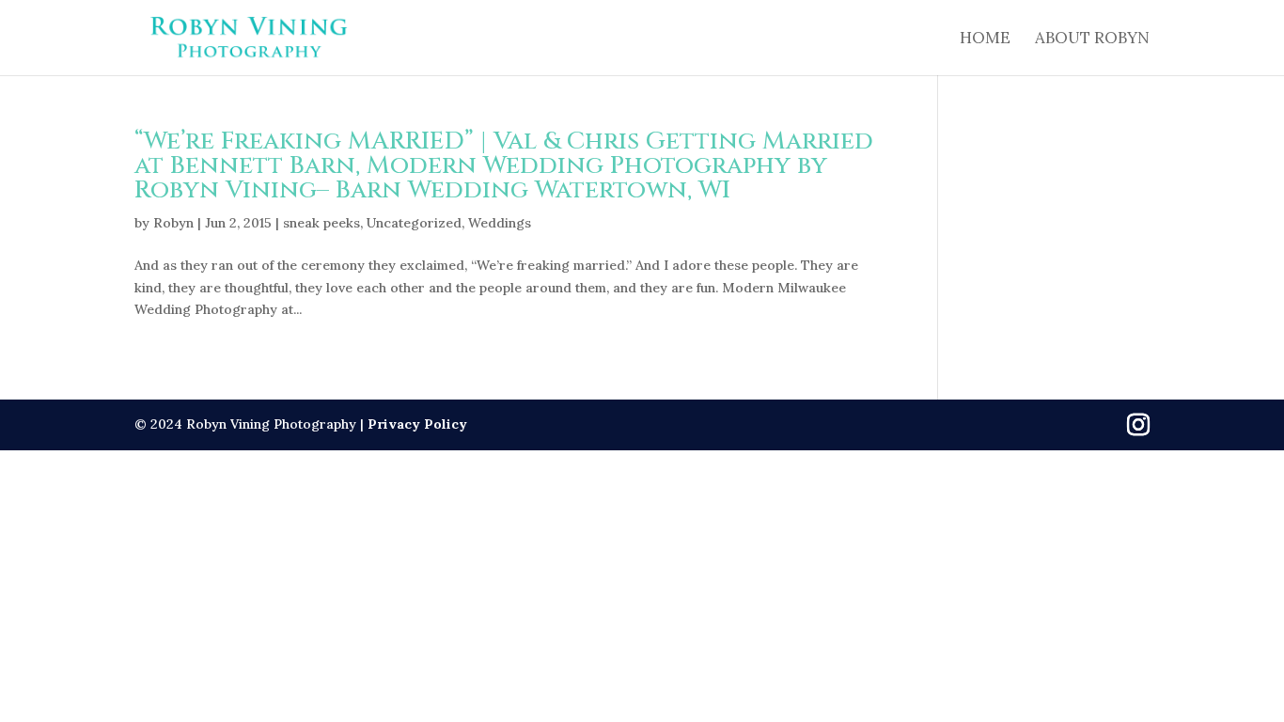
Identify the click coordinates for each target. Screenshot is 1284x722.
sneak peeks (321, 222)
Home (985, 39)
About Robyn (1092, 39)
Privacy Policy (417, 424)
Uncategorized (414, 222)
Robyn (173, 222)
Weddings (499, 222)
